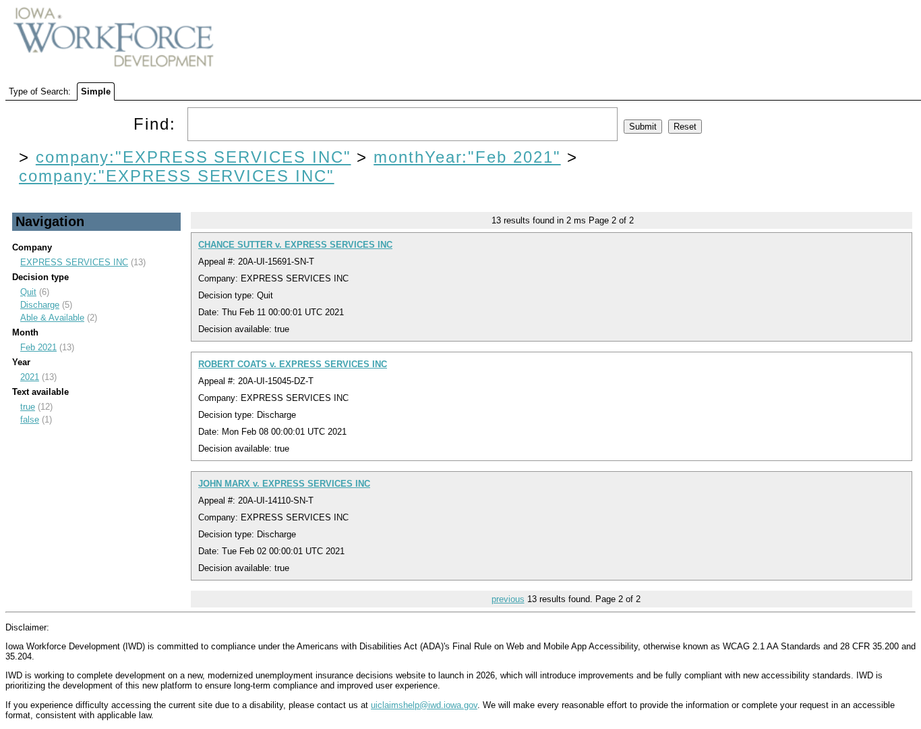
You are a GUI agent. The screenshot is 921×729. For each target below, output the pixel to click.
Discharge (39, 305)
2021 (29, 377)
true (27, 407)
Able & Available (52, 318)
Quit (28, 292)
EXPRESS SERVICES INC (74, 262)
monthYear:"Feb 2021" (467, 157)
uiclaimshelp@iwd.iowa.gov (424, 705)
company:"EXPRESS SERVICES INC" (193, 157)
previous (508, 599)
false (29, 419)
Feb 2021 (38, 347)
